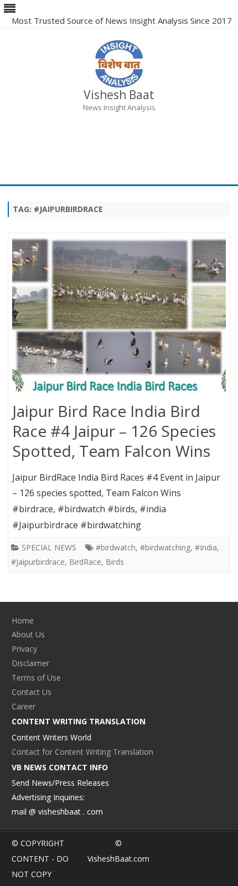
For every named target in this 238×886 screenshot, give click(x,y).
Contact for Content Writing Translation (82, 751)
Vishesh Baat (119, 95)
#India (206, 547)
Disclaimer (30, 663)
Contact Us (31, 692)
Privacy (24, 648)
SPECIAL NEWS (49, 547)
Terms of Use (36, 677)
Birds (115, 562)
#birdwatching (165, 547)
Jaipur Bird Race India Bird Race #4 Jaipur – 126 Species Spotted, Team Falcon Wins (114, 430)
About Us (28, 634)
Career (23, 706)
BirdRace (85, 562)
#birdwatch (116, 547)
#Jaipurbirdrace (38, 562)
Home (23, 620)
